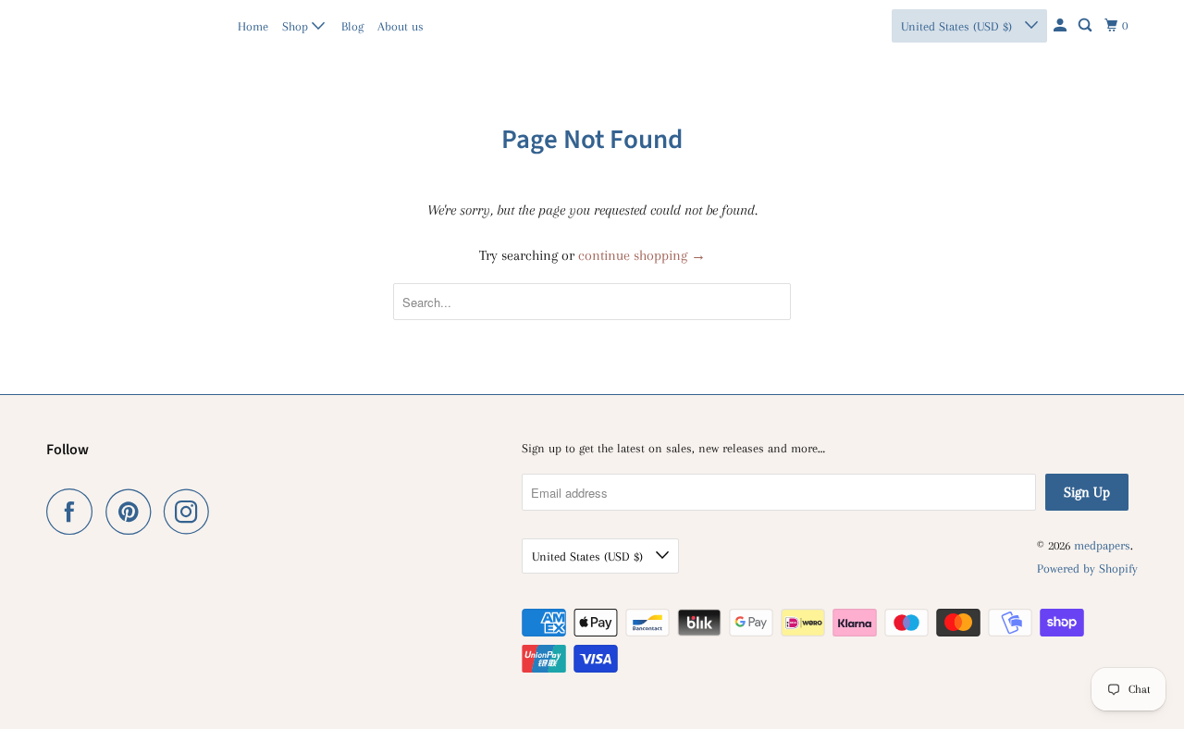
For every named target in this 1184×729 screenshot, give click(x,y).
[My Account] (1061, 26)
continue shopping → (642, 255)
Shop (297, 26)
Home (253, 26)
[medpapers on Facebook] (74, 511)
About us (400, 26)
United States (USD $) (958, 26)
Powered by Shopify (1087, 568)
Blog (352, 26)
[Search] (1086, 26)
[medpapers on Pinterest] (132, 511)
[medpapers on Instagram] (191, 511)
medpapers (86, 25)
